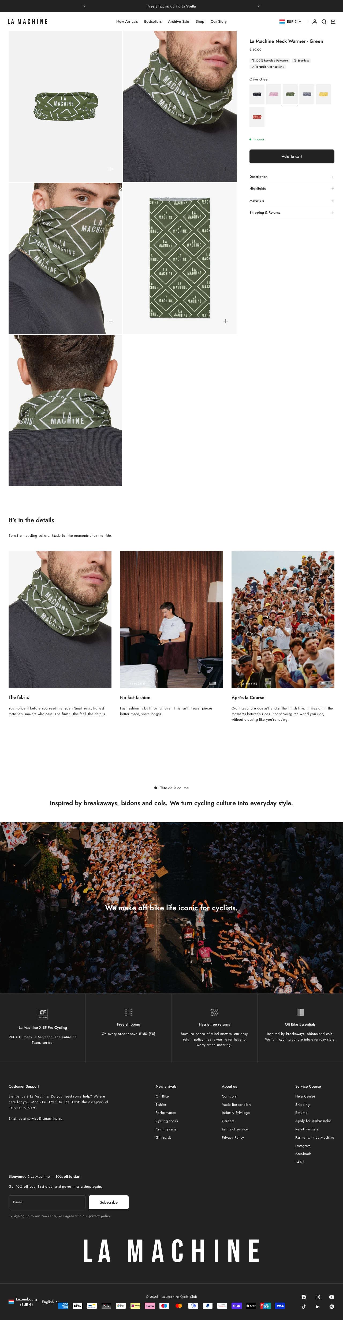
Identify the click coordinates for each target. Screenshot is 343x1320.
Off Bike (162, 1096)
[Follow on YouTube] (331, 1297)
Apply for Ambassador (313, 1120)
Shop (200, 21)
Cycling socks (167, 1120)
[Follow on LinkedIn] (317, 1306)
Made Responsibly (236, 1104)
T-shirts (161, 1104)
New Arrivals (127, 21)
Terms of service (235, 1129)
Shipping (302, 1104)
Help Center (305, 1096)
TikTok (300, 1162)
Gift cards (164, 1137)
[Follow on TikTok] (304, 1306)
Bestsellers (153, 21)
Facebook (303, 1153)
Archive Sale (178, 21)
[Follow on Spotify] (331, 1306)
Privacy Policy (233, 1137)
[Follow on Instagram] (317, 1297)
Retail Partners (306, 1129)
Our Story (219, 21)
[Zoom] (111, 169)
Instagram (303, 1145)
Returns (301, 1112)
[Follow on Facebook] (304, 1297)
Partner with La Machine (314, 1137)
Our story (229, 1096)
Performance (166, 1112)
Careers (228, 1120)
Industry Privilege (236, 1112)
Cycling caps (166, 1129)
